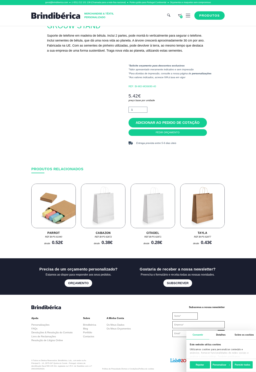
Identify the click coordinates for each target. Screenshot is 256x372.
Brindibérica (89, 324)
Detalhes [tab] (221, 334)
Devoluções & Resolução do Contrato (52, 332)
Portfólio (87, 332)
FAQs (34, 328)
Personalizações (40, 324)
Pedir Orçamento (168, 132)
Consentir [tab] (198, 334)
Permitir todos (242, 364)
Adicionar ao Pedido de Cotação (168, 123)
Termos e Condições (130, 369)
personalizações (201, 73)
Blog (85, 328)
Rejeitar (200, 364)
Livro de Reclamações (43, 336)
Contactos (88, 336)
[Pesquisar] (168, 16)
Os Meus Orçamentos (119, 328)
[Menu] (188, 15)
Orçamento (78, 283)
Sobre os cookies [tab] (244, 334)
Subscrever (178, 283)
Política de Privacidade (111, 369)
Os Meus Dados (115, 324)
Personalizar (219, 364)
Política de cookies (146, 369)
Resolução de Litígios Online (47, 340)
